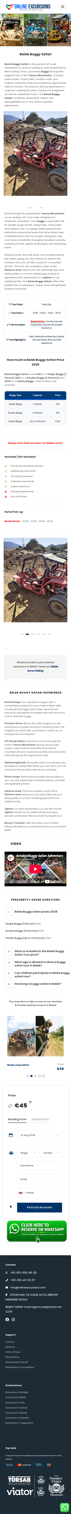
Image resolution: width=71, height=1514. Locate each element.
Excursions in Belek (15, 1397)
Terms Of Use (12, 1352)
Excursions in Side (15, 1402)
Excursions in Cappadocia (19, 1423)
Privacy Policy (12, 1357)
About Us (10, 1347)
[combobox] (21, 1193)
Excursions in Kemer (16, 1412)
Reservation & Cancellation (19, 1367)
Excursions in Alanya (16, 1407)
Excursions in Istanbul (17, 1417)
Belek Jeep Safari (18, 1065)
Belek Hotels (12, 521)
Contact (9, 1341)
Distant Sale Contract (16, 1362)
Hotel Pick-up (14, 512)
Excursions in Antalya (16, 1392)
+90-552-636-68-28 (23, 1272)
